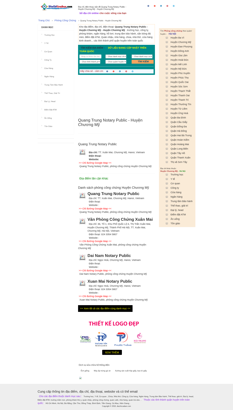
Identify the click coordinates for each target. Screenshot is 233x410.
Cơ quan (175, 183)
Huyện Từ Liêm (179, 108)
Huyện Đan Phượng (181, 46)
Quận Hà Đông (179, 131)
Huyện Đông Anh (180, 51)
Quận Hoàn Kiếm (180, 140)
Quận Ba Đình (178, 117)
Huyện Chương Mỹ (181, 42)
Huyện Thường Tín (181, 104)
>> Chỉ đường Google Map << (95, 163)
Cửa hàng (176, 192)
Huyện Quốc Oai (180, 82)
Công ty (175, 188)
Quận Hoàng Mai (180, 144)
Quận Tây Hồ (178, 153)
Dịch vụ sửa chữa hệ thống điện (94, 365)
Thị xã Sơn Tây (179, 162)
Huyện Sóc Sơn (179, 86)
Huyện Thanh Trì (180, 100)
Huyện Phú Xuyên (180, 73)
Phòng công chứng (65, 20)
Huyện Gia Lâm (179, 55)
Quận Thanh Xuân (180, 157)
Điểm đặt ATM (178, 214)
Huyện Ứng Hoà (179, 113)
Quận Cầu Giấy (179, 122)
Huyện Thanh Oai (180, 95)
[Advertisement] (116, 96)
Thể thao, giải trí (179, 205)
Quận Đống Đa (179, 126)
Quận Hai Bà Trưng (181, 135)
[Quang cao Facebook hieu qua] (136, 378)
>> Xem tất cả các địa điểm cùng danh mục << (105, 308)
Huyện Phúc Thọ (180, 77)
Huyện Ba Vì (177, 37)
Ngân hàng (176, 196)
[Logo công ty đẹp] (116, 337)
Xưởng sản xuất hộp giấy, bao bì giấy (131, 371)
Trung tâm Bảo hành (182, 201)
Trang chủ (44, 20)
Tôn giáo (175, 223)
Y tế (173, 179)
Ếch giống (85, 371)
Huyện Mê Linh (179, 64)
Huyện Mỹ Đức (179, 68)
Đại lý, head (177, 210)
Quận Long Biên (179, 148)
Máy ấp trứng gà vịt (102, 371)
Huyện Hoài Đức (180, 60)
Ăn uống (175, 219)
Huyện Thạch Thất (181, 91)
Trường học (177, 174)
